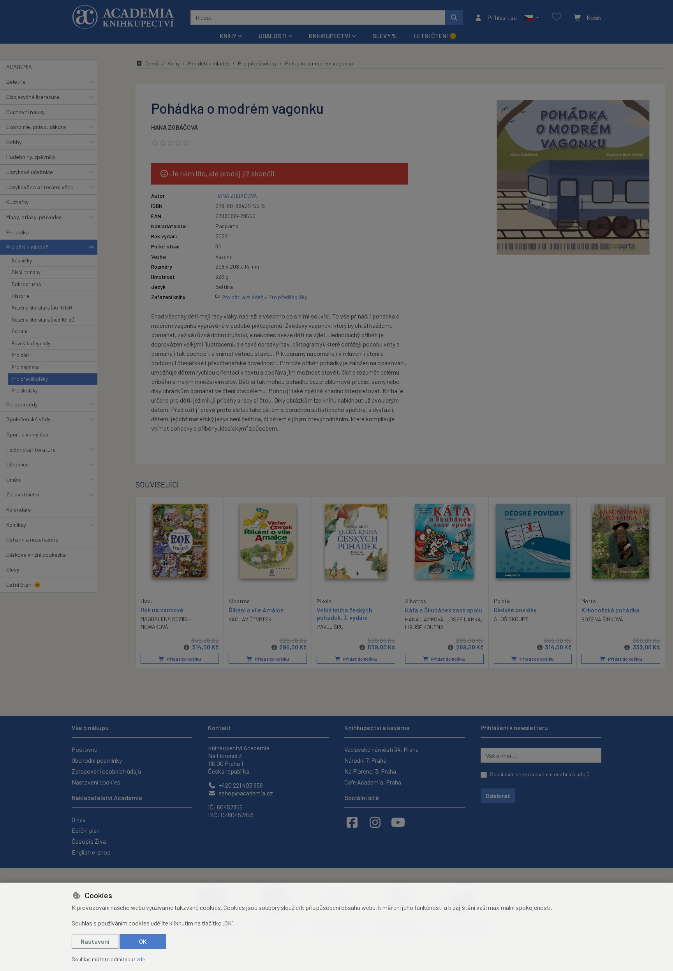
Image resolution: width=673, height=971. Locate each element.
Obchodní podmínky (97, 760)
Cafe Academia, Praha (372, 782)
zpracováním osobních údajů (556, 774)
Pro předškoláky (30, 379)
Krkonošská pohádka (610, 610)
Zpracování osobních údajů (106, 771)
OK (143, 941)
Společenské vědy (28, 419)
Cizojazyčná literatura (32, 96)
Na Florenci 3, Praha (370, 771)
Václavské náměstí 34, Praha (381, 749)
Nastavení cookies (96, 782)
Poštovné (84, 749)
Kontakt (219, 727)
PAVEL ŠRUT (332, 626)
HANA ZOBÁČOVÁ (174, 127)
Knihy (173, 63)
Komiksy (16, 524)
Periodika (17, 232)
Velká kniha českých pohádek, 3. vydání (344, 613)
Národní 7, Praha (365, 760)
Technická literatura (31, 449)
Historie (20, 296)
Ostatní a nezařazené (32, 539)
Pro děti (20, 355)
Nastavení (95, 941)
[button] (531, 17)
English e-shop (91, 852)
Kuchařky (17, 202)
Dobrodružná (26, 284)
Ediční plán (86, 830)
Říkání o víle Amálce (256, 610)
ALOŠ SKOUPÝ (511, 619)
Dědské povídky (515, 609)
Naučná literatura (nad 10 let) (43, 320)
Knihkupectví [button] (329, 35)
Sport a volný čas (27, 434)
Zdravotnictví (22, 494)
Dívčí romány (26, 272)
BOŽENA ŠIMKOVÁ (602, 619)
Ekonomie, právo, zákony (36, 126)
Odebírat (498, 795)
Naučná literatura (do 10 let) (42, 307)
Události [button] (273, 35)
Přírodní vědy (22, 404)
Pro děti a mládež (27, 247)
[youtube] (398, 822)
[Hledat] (454, 17)
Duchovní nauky (25, 112)
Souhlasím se (540, 774)
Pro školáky (25, 390)
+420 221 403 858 (240, 785)
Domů (152, 63)
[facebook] (352, 822)
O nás (79, 819)
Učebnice (17, 464)
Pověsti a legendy (31, 343)
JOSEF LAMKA (463, 619)
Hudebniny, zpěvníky (31, 156)
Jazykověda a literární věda (40, 187)
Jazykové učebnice (29, 172)
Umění (13, 479)
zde (141, 959)
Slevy (12, 569)
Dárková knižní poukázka (36, 554)
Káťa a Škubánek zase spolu (443, 610)
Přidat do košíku (183, 658)
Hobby (14, 142)
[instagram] (375, 822)
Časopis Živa (89, 841)
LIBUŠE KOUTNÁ (424, 627)
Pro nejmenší (26, 367)
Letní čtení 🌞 (435, 35)
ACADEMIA (19, 66)
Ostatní (19, 331)
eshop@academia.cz (245, 793)
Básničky (22, 260)
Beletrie (16, 81)
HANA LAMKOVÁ (424, 619)
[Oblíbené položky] (556, 17)
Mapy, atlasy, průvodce (34, 217)
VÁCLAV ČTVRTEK (250, 619)
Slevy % (384, 35)
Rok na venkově (162, 609)
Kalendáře (18, 509)
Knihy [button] (228, 35)
